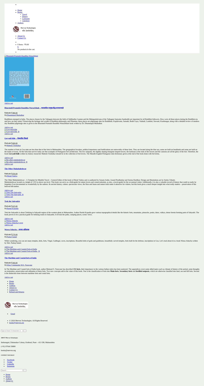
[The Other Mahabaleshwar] (14, 160)
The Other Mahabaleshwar (15, 169)
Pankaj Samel (12, 237)
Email (13, 314)
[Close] (1, 333)
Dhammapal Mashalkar (15, 115)
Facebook (10, 360)
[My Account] (18, 52)
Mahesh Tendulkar (14, 146)
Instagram (10, 366)
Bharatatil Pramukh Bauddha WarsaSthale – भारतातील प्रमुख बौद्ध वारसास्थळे (34, 108)
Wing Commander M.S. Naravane (19, 265)
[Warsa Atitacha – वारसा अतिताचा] (11, 221)
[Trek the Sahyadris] (12, 192)
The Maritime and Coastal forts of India (20, 258)
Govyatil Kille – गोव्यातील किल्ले (16, 138)
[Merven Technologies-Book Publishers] (24, 32)
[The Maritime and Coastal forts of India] (20, 249)
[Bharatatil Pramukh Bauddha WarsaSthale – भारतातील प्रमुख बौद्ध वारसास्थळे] (21, 56)
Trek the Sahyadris (12, 201)
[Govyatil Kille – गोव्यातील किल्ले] (10, 130)
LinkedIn (10, 364)
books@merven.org (16, 323)
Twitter (9, 362)
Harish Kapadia (12, 208)
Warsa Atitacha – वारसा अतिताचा (16, 230)
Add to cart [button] (8, 103)
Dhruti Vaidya (12, 176)
